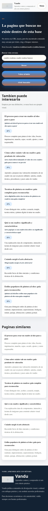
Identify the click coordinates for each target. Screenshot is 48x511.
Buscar (24, 65)
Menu (41, 5)
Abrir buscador (24, 82)
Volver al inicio (24, 74)
